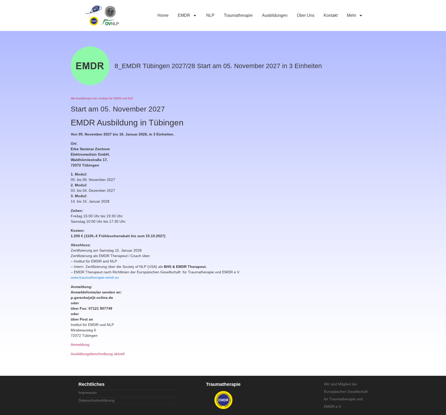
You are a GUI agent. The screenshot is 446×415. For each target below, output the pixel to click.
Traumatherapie (238, 15)
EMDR (184, 15)
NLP (210, 15)
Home (163, 15)
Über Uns (305, 15)
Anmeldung (80, 344)
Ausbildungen (275, 15)
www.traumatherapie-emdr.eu (95, 277)
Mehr (351, 15)
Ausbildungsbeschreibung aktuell (97, 354)
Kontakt (331, 15)
